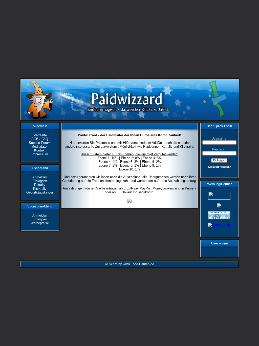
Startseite (40, 135)
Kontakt (40, 150)
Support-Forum (40, 143)
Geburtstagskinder (39, 192)
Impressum (40, 154)
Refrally (39, 185)
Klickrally (40, 188)
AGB (34, 139)
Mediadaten (39, 146)
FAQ (44, 139)
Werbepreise (40, 223)
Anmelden (39, 177)
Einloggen (40, 181)
